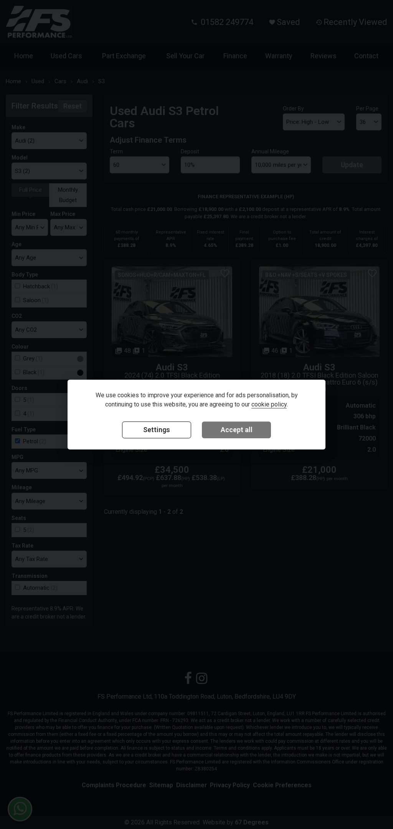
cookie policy (269, 404)
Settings (156, 430)
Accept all (237, 430)
